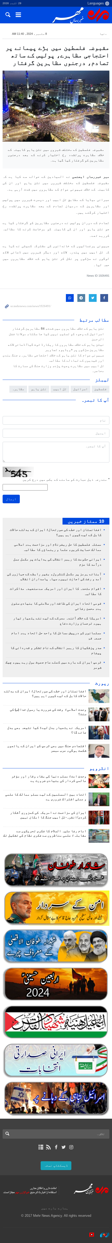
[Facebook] (56, 1147)
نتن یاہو (39, 389)
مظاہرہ (18, 389)
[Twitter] (63, 1147)
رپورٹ (102, 683)
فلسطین (100, 389)
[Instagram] (71, 1147)
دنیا (103, 33)
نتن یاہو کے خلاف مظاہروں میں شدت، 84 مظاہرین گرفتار (58, 328)
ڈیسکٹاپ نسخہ (56, 1165)
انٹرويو (99, 768)
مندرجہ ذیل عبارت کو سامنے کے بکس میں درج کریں (66, 479)
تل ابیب (60, 389)
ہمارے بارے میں (54, 1208)
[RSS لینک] (48, 1147)
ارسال (11, 499)
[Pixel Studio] (89, 1235)
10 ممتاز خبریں (86, 521)
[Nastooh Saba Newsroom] (102, 1235)
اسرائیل (80, 389)
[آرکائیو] (41, 1147)
